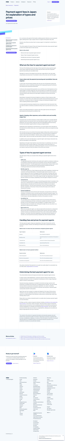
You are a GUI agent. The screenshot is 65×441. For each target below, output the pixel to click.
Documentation (36, 422)
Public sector (35, 409)
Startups (34, 380)
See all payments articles (10, 338)
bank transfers (23, 303)
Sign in (48, 1)
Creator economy (36, 399)
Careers (48, 400)
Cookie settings (50, 393)
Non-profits (35, 406)
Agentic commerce (36, 382)
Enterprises (35, 379)
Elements (21, 393)
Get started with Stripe (11, 20)
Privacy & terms (50, 386)
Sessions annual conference (52, 385)
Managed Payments (23, 402)
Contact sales (55, 1)
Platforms (35, 394)
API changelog (35, 426)
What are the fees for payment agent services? (11, 40)
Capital (21, 385)
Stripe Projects (36, 429)
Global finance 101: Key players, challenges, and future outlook (32, 336)
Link (20, 400)
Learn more (49, 20)
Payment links (22, 403)
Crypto (21, 390)
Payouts (21, 406)
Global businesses (36, 389)
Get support (49, 408)
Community (49, 383)
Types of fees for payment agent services (11, 43)
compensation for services (32, 266)
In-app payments (36, 390)
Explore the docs (50, 360)
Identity (21, 396)
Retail (34, 410)
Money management (37, 393)
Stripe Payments (44, 306)
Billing (21, 383)
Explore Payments (36, 363)
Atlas (20, 380)
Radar (21, 407)
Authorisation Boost (23, 382)
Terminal (21, 413)
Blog (48, 382)
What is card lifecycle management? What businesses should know (33, 337)
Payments (16, 5)
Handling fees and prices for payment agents (11, 46)
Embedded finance (36, 386)
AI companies (35, 397)
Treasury (21, 414)
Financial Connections (23, 394)
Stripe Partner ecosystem (37, 417)
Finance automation (36, 387)
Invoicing (21, 397)
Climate (21, 387)
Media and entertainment (37, 404)
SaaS (34, 396)
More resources (9, 5)
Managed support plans (51, 409)
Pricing (34, 1)
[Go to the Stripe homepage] (7, 377)
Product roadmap (50, 398)
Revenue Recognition (23, 409)
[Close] (63, 435)
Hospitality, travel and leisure (38, 402)
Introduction (8, 37)
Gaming (34, 400)
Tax (20, 411)
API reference (35, 424)
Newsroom (49, 401)
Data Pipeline (22, 392)
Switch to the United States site (45, 438)
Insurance (35, 403)
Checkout (21, 386)
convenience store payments (51, 302)
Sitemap (48, 391)
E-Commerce (35, 385)
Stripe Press (49, 403)
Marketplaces (35, 392)
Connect (21, 389)
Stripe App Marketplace (37, 415)
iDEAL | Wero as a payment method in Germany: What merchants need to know (35, 338)
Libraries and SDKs (36, 428)
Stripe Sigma (22, 410)
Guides (48, 379)
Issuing (21, 399)
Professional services (37, 407)
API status (35, 425)
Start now (8, 363)
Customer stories (50, 380)
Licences (48, 390)
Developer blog (36, 431)
